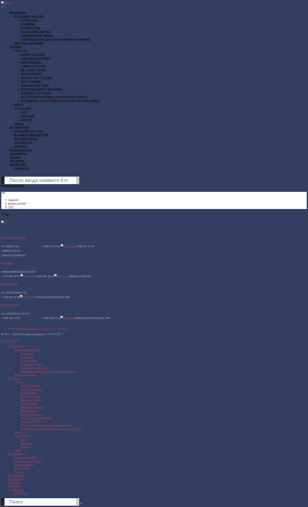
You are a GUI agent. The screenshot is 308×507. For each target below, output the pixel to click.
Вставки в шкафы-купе (28, 461)
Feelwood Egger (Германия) (37, 418)
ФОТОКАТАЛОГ (17, 454)
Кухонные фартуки (25, 457)
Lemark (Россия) (30, 396)
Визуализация (16, 475)
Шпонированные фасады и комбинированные (49, 371)
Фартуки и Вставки (25, 375)
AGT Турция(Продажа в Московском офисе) (47, 425)
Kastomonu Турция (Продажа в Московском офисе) (51, 428)
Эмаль (18, 450)
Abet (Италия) (29, 393)
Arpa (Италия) (28, 411)
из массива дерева (32, 364)
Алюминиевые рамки (34, 367)
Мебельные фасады (26, 350)
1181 (10, 207)
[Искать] (81, 503)
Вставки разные (24, 464)
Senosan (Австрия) (31, 414)
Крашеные (27, 357)
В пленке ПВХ (29, 360)
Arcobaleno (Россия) (32, 407)
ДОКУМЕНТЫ (16, 479)
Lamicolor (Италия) (31, 389)
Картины (19, 472)
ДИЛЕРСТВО (15, 489)
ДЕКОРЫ (13, 378)
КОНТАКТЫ (21, 493)
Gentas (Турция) (30, 385)
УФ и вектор (21, 468)
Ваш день (26, 443)
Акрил (17, 432)
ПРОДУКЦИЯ (16, 346)
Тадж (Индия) (29, 403)
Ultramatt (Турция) (31, 421)
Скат (23, 439)
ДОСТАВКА (14, 486)
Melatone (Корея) (31, 400)
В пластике (27, 353)
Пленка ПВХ (21, 436)
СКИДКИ (13, 482)
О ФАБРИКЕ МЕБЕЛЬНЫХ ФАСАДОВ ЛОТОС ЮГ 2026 (37, 328)
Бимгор (25, 446)
